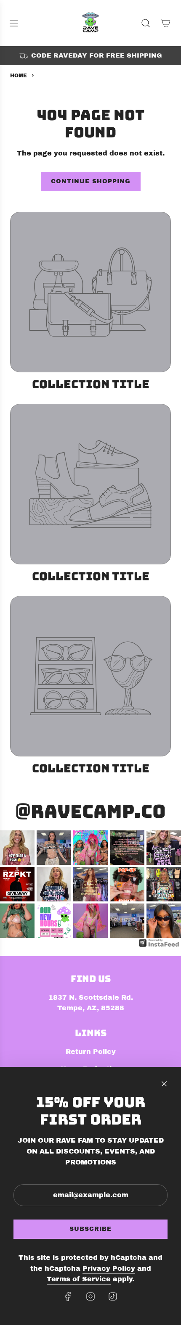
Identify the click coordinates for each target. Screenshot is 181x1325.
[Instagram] (90, 1296)
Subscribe (90, 1229)
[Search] (146, 23)
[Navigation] (13, 23)
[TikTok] (113, 1296)
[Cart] (166, 23)
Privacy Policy (109, 1268)
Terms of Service (79, 1279)
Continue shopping (90, 181)
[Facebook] (68, 1296)
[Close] (164, 1084)
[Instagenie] (159, 946)
